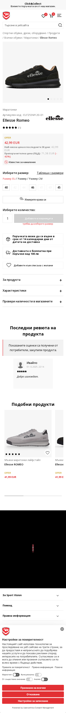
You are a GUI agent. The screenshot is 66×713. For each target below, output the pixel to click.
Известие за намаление (22, 162)
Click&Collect (33, 3)
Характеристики (14, 290)
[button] (33, 25)
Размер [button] (22, 178)
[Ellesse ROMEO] (28, 433)
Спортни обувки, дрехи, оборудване (24, 33)
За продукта (11, 280)
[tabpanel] (33, 72)
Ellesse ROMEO (13, 464)
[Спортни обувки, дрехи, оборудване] (6, 15)
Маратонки (31, 37)
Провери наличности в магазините (28, 301)
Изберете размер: (16, 172)
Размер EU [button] (9, 178)
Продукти (54, 33)
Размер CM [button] (35, 178)
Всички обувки (13, 37)
